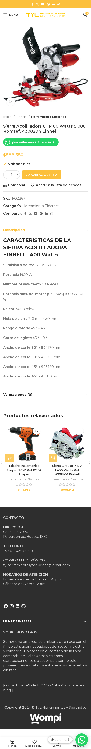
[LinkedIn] (17, 608)
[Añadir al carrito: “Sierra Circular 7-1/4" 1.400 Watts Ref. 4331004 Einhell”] (53, 458)
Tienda (22, 117)
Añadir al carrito (41, 174)
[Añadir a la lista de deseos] (36, 431)
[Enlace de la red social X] (37, 4)
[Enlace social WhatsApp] (58, 4)
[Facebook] (5, 608)
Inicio (7, 117)
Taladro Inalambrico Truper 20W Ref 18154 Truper (24, 470)
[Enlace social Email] (43, 4)
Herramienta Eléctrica (48, 117)
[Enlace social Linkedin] (53, 4)
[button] (81, 739)
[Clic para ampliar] (10, 101)
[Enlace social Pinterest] (48, 4)
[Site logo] (45, 14)
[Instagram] (11, 608)
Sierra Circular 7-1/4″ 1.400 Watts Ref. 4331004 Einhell (67, 470)
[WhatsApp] (23, 608)
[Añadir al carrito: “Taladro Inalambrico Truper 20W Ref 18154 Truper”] (9, 458)
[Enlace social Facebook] (32, 4)
